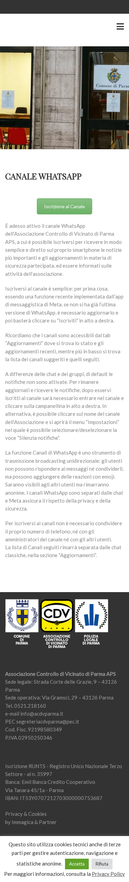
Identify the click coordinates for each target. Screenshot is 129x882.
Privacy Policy (108, 874)
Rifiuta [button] (102, 864)
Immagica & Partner (34, 822)
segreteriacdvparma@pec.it (47, 721)
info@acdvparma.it (41, 713)
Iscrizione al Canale (64, 206)
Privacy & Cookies (26, 814)
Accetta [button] (77, 864)
